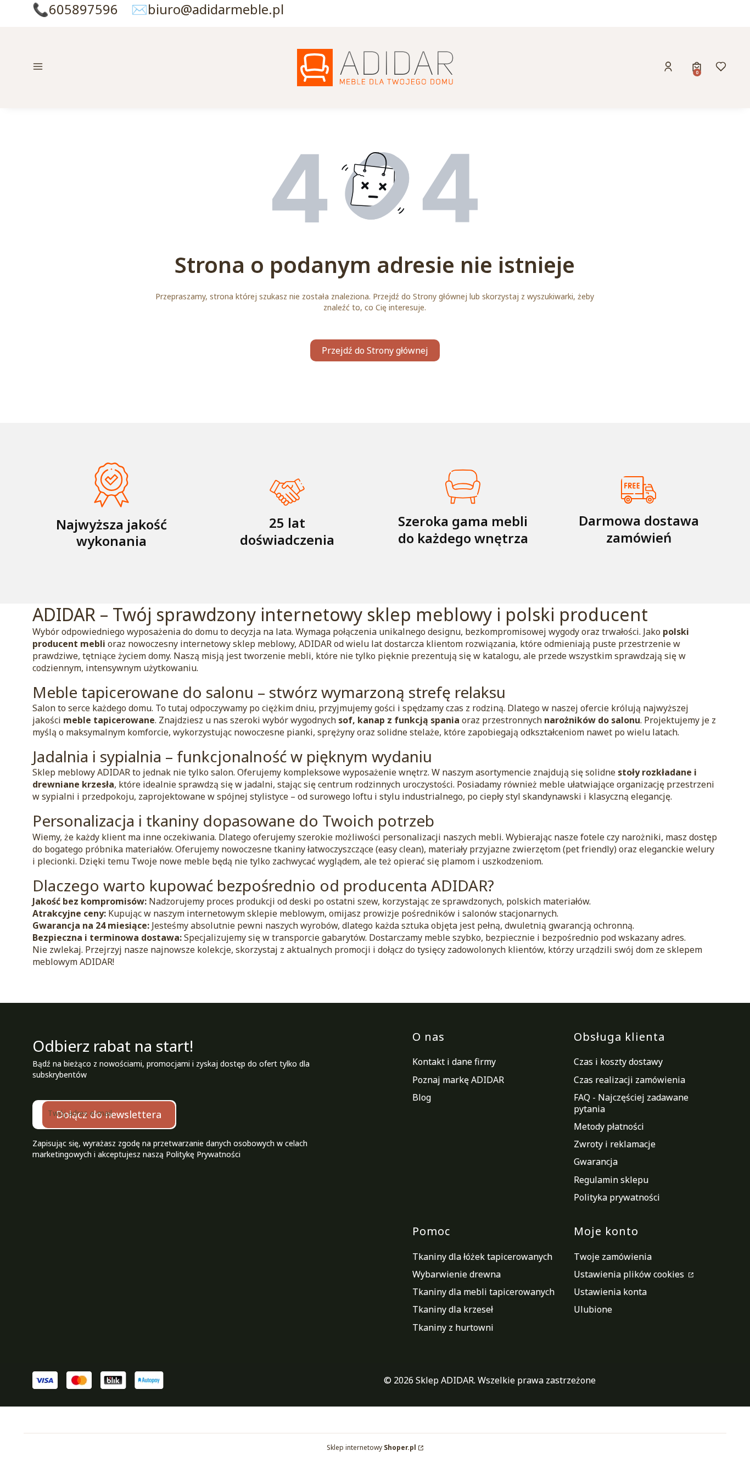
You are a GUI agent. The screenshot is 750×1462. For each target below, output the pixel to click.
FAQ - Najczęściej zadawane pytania (631, 1103)
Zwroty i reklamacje (615, 1144)
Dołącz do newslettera (108, 1114)
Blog (421, 1097)
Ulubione (593, 1309)
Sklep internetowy (371, 1447)
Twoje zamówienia (613, 1257)
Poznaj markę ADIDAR (458, 1080)
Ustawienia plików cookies (630, 1274)
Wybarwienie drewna (456, 1274)
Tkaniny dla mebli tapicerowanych (483, 1292)
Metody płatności (609, 1126)
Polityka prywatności (617, 1197)
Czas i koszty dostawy (618, 1062)
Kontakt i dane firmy (454, 1062)
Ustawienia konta (610, 1292)
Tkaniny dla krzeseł (452, 1309)
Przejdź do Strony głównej (375, 350)
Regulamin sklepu (611, 1180)
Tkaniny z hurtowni (453, 1327)
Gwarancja (596, 1162)
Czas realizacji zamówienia (629, 1080)
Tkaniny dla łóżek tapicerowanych (482, 1257)
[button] (113, 68)
